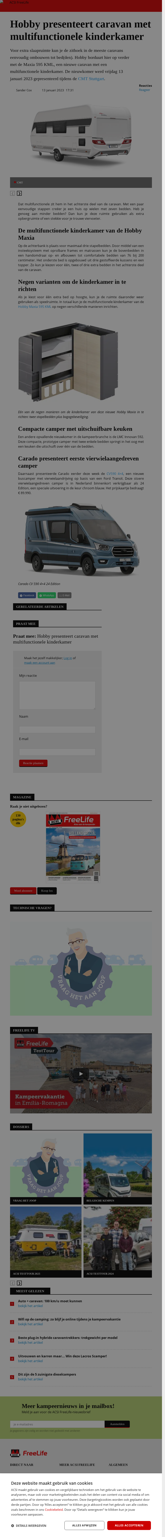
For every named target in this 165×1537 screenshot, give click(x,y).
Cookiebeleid (54, 1510)
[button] (28, 1525)
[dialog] (81, 1505)
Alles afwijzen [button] (84, 1525)
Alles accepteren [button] (129, 1525)
